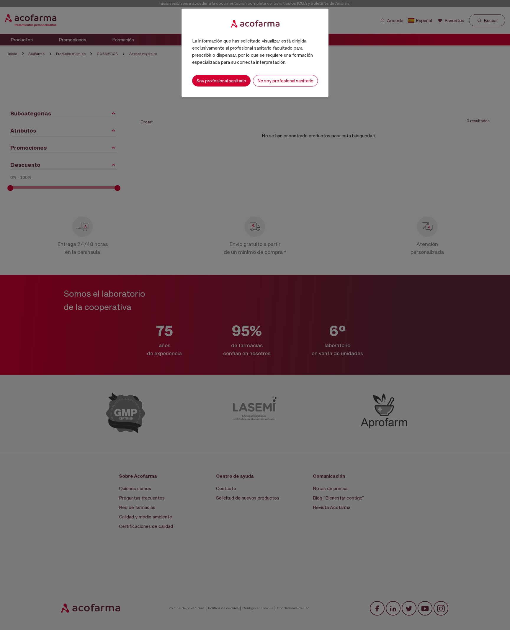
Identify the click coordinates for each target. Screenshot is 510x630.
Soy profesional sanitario (221, 80)
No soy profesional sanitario (285, 80)
